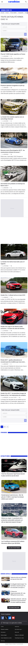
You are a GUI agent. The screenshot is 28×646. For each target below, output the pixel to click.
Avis (26, 12)
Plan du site (17, 632)
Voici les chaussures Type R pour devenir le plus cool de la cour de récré (13, 475)
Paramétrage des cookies (19, 637)
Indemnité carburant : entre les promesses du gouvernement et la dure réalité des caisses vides (18, 600)
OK (25, 34)
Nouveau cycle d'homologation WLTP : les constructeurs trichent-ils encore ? (13, 151)
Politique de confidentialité (19, 635)
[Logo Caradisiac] (14, 2)
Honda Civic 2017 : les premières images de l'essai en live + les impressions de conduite (13, 394)
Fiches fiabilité (13, 12)
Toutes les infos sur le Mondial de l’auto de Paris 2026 (18, 578)
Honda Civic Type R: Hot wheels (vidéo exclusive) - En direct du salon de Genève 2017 (12, 327)
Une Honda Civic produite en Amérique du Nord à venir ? (13, 184)
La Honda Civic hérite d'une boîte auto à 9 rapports (12, 262)
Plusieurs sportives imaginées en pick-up (12, 85)
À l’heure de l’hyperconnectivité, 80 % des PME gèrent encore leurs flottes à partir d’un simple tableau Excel (17, 593)
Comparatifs (20, 12)
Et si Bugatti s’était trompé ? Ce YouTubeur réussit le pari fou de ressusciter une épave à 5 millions (18, 585)
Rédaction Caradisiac (4, 629)
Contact (2, 626)
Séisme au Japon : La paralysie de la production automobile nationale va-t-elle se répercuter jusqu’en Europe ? (12, 520)
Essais (7, 12)
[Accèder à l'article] (14, 465)
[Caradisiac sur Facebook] (2, 618)
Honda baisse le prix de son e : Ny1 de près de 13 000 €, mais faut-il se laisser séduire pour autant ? (12, 497)
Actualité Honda (5, 456)
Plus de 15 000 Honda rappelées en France (13, 54)
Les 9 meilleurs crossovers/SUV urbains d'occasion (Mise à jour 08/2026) (12, 542)
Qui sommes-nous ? (18, 629)
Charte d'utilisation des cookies (6, 637)
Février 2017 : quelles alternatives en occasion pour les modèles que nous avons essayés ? (13, 361)
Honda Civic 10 (6, 10)
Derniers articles (6, 574)
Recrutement (3, 632)
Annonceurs (17, 626)
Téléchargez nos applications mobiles (12, 622)
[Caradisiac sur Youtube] (13, 618)
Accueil (2, 12)
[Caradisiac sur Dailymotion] (9, 618)
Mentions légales (4, 635)
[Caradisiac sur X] (6, 618)
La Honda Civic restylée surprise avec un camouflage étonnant (12, 118)
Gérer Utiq (3, 640)
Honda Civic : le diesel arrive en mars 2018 (13, 295)
